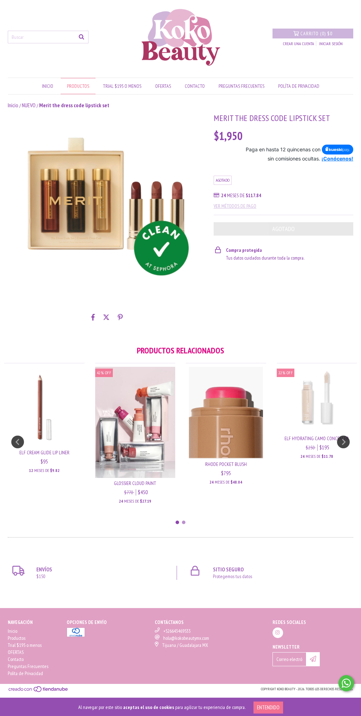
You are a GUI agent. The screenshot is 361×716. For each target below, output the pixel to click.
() (316, 33)
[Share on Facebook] (93, 317)
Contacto (195, 86)
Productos (78, 86)
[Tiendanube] (38, 691)
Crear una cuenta (298, 43)
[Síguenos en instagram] (278, 632)
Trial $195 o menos (122, 86)
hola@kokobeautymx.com (186, 638)
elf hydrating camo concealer (316, 438)
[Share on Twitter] (106, 317)
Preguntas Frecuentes (241, 86)
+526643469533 (177, 631)
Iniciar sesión (331, 43)
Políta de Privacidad (298, 86)
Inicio (47, 86)
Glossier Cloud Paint (135, 483)
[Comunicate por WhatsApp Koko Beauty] (346, 683)
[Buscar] (81, 37)
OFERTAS (163, 86)
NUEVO (29, 105)
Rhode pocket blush (226, 464)
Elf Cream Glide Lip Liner (44, 452)
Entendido (268, 707)
